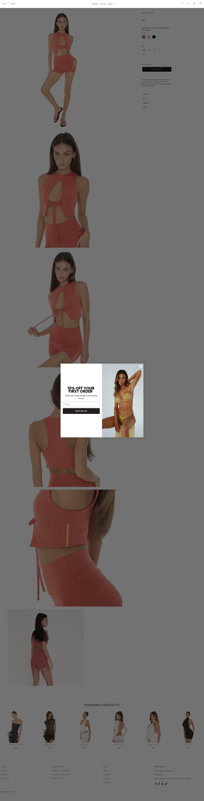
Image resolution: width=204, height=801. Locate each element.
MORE (13, 4)
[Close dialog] (141, 366)
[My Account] (194, 3)
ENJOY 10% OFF (81, 411)
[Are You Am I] (103, 4)
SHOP (5, 4)
